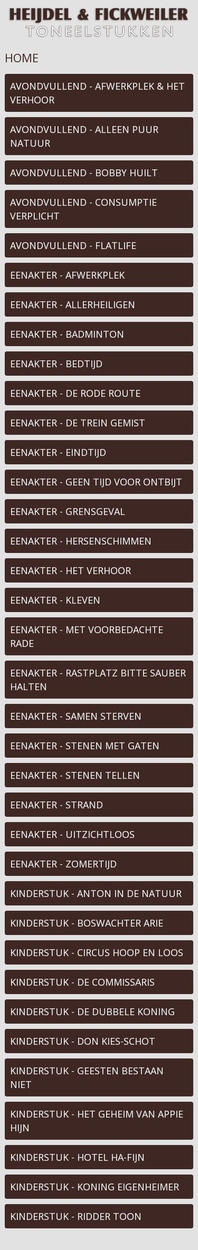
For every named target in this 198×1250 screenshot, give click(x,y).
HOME (22, 57)
